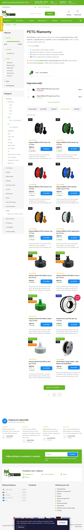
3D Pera (8, 189)
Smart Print (10, 73)
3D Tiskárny (9, 168)
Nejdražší (53, 109)
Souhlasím (62, 523)
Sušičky (8, 172)
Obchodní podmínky (62, 503)
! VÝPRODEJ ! (9, 227)
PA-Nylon (10, 142)
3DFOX (9, 63)
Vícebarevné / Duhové (13, 160)
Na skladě (10, 53)
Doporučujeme (32, 109)
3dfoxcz (65, 474)
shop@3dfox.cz (29, 474)
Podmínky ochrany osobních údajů (66, 508)
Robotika (8, 181)
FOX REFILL (11, 102)
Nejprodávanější (65, 109)
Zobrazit (46, 149)
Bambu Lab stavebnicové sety (15, 214)
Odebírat (72, 454)
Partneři (59, 501)
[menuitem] (8, 20)
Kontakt (59, 494)
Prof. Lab (9, 70)
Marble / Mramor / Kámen (14, 154)
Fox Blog (59, 510)
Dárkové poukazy (10, 206)
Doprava (59, 496)
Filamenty (8, 99)
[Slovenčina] (52, 518)
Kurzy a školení (10, 219)
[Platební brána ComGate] (17, 518)
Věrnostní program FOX (63, 498)
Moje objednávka (6, 7)
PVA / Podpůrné (12, 157)
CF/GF (9, 140)
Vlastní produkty (10, 231)
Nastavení (21, 527)
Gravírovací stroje (10, 185)
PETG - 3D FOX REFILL (15, 120)
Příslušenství (9, 193)
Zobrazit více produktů (54, 102)
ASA (10, 108)
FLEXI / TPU (11, 137)
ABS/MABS (11, 131)
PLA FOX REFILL (13, 127)
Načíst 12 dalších (53, 387)
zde (53, 523)
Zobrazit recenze (21, 422)
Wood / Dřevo (11, 145)
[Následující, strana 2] (54, 394)
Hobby (7, 211)
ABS (10, 105)
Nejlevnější (43, 109)
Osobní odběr (60, 505)
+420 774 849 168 (49, 474)
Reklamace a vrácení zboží (63, 491)
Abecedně (76, 109)
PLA (10, 114)
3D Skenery (9, 223)
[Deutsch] (58, 518)
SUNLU (9, 76)
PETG (10, 111)
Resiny (8, 198)
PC (8, 151)
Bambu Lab (10, 65)
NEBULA (10, 68)
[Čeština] (47, 518)
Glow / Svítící (11, 148)
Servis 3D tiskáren (11, 202)
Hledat (49, 14)
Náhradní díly (9, 176)
